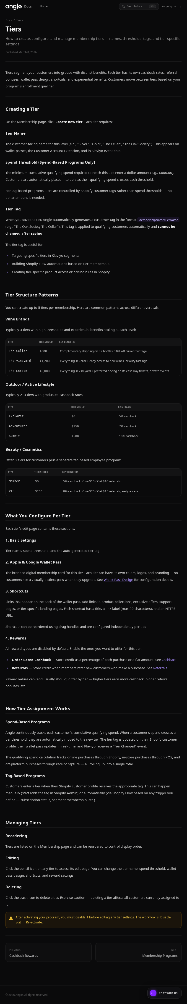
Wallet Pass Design (118, 579)
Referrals (160, 668)
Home (44, 6)
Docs (8, 20)
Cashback (169, 659)
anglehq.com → (172, 6)
